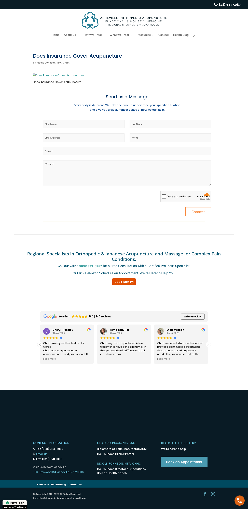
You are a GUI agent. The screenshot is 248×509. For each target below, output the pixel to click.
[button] (208, 344)
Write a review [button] (192, 316)
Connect (198, 211)
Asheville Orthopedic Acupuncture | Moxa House (59, 498)
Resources (144, 35)
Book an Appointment (184, 462)
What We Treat (119, 35)
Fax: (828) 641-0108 (49, 459)
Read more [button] (49, 359)
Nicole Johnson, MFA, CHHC (53, 62)
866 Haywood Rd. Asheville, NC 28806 (58, 472)
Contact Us (75, 484)
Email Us (41, 454)
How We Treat (93, 35)
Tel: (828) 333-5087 (49, 449)
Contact (163, 35)
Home (56, 35)
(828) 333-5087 (229, 5)
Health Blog (181, 35)
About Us (70, 35)
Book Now (122, 282)
